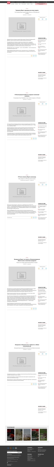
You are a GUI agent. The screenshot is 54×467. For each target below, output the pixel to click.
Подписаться (19, 452)
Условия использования (9, 465)
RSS (38, 456)
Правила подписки (29, 449)
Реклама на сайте (29, 455)
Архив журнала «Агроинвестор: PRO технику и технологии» (42, 451)
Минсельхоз (13, 210)
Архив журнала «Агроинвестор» (42, 449)
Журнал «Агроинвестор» (30, 448)
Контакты (28, 450)
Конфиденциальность (9, 464)
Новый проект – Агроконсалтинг (31, 451)
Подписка (39, 448)
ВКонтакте (39, 455)
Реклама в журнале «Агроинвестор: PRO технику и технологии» (31, 459)
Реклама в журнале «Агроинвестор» (29, 457)
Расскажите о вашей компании (31, 460)
